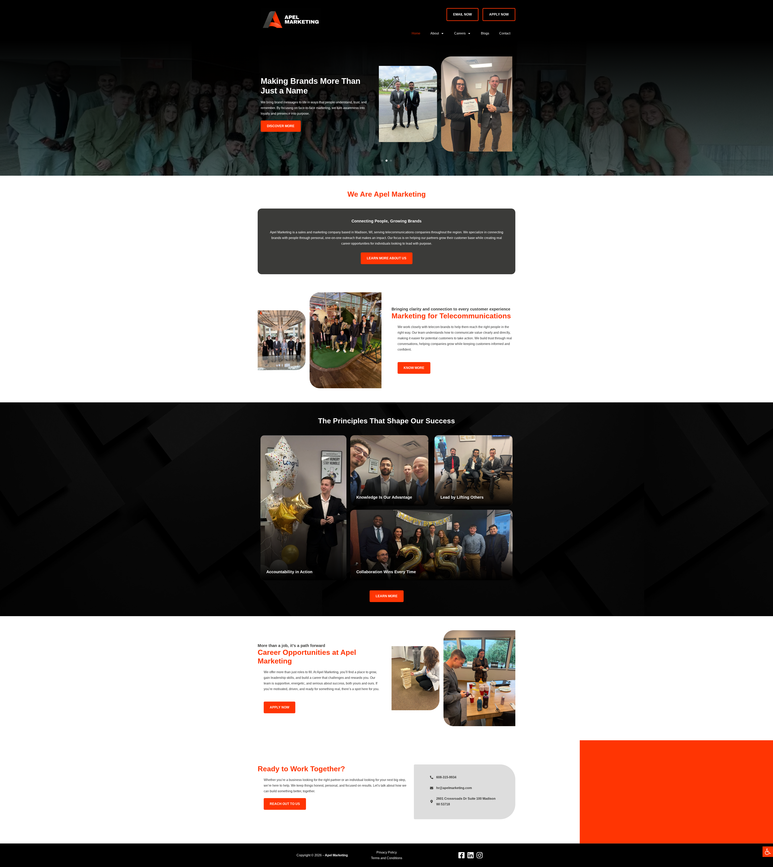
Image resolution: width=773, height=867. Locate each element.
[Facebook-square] (461, 855)
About (434, 33)
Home (416, 33)
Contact (504, 33)
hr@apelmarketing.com (454, 788)
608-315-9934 (446, 777)
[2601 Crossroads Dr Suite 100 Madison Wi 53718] (431, 801)
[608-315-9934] (431, 777)
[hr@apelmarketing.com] (431, 788)
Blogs (485, 33)
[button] (768, 851)
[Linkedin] (470, 855)
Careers (460, 33)
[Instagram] (479, 855)
